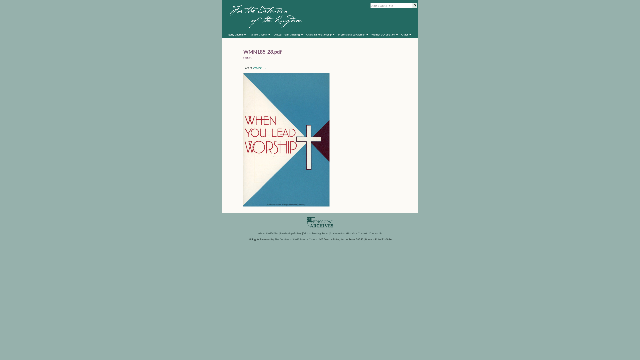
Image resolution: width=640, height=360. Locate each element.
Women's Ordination (383, 34)
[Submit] (415, 5)
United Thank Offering (287, 34)
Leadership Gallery (291, 233)
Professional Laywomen (351, 34)
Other (404, 34)
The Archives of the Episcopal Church (295, 239)
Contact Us (375, 233)
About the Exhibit (268, 233)
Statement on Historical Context (348, 233)
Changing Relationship (319, 34)
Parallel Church (258, 34)
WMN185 (259, 68)
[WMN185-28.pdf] (286, 205)
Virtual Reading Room (315, 233)
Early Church (235, 34)
